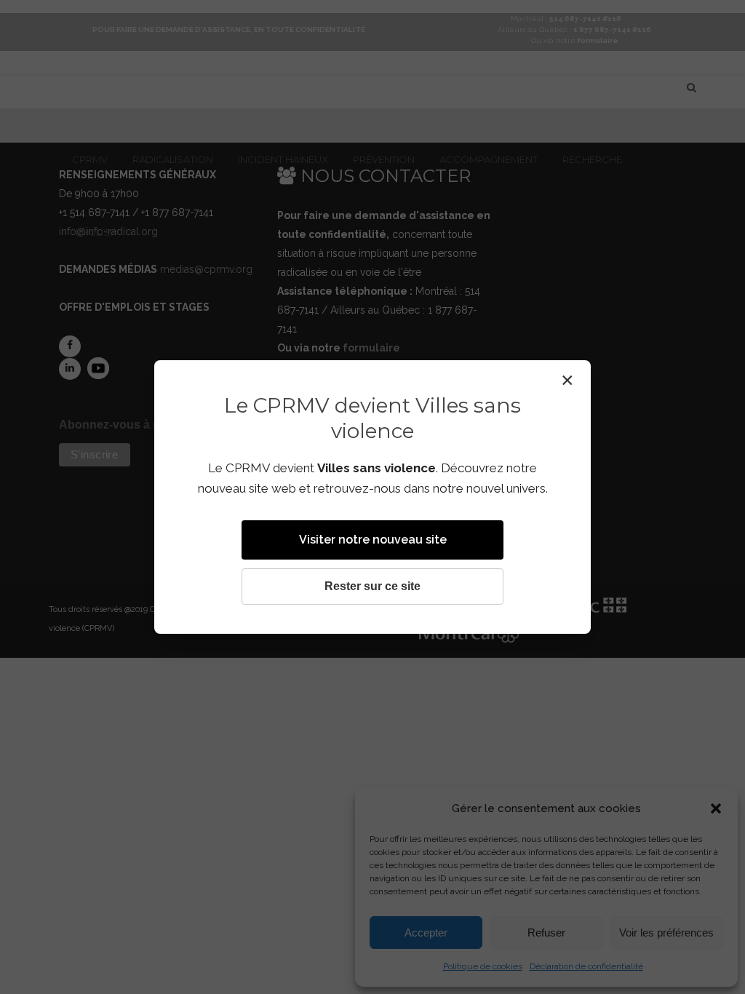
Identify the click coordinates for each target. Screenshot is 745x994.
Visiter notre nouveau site (373, 539)
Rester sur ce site (372, 586)
